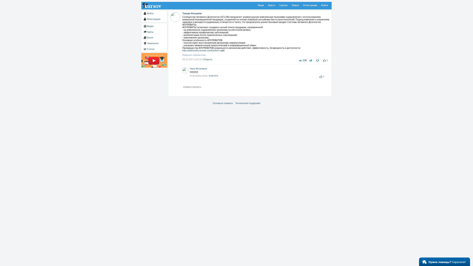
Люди (261, 5)
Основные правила (223, 103)
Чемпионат (153, 43)
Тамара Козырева (192, 13)
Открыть (207, 59)
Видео (295, 5)
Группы (283, 5)
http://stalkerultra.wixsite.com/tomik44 (201, 50)
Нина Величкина (198, 68)
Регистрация (310, 5)
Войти (324, 5)
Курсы (271, 5)
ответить (213, 75)
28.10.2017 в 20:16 (192, 59)
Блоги (150, 37)
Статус (150, 49)
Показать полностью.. (194, 55)
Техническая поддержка (247, 103)
